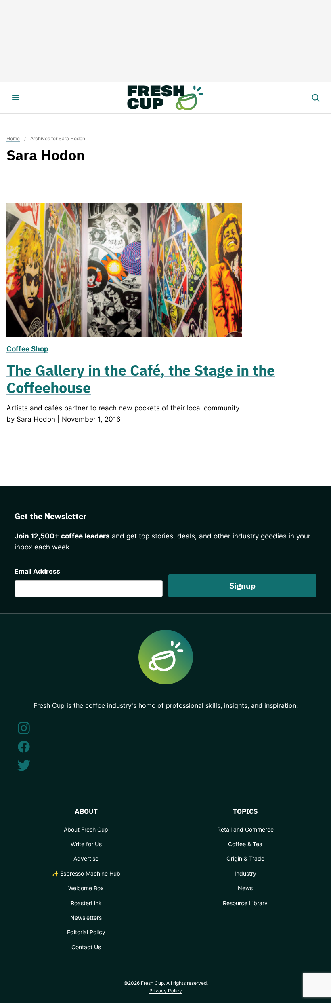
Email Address (37, 571)
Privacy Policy (165, 991)
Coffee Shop (27, 349)
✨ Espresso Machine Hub (86, 873)
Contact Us (86, 947)
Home (13, 138)
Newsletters (86, 917)
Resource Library (245, 903)
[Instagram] (24, 728)
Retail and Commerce (245, 829)
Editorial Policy (86, 932)
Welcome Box (86, 888)
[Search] (315, 98)
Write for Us (86, 843)
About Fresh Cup (86, 829)
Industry (245, 873)
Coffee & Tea (245, 843)
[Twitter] (24, 765)
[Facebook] (24, 746)
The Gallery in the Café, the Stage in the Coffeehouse (140, 379)
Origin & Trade (245, 858)
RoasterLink (86, 903)
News (245, 888)
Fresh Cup (165, 97)
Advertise (85, 858)
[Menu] (15, 98)
